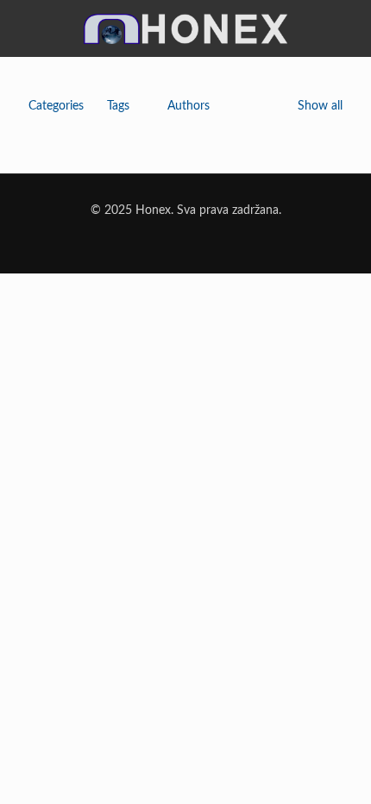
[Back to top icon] (336, 769)
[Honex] (185, 37)
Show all (320, 106)
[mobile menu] (347, 23)
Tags (118, 106)
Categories (56, 106)
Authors (188, 106)
